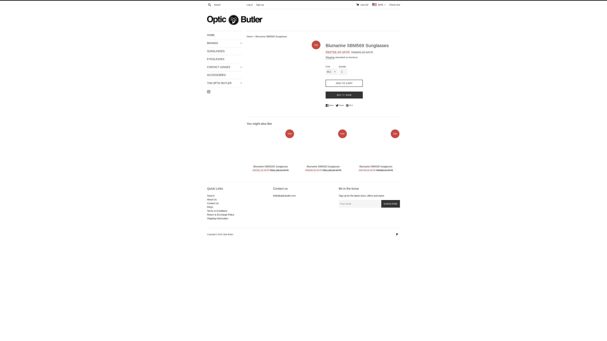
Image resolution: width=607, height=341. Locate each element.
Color (328, 67)
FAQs (210, 207)
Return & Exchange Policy (220, 214)
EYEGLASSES (215, 59)
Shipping (330, 57)
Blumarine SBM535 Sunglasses (375, 166)
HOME (211, 35)
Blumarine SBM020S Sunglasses (270, 166)
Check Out (394, 5)
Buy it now (344, 95)
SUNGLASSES (216, 51)
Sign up (260, 5)
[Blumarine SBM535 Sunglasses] (376, 146)
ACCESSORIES (216, 75)
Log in (250, 5)
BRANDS (224, 43)
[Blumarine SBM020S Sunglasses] (270, 146)
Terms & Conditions (217, 210)
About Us (212, 199)
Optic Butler (228, 234)
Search (211, 195)
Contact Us (213, 203)
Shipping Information (217, 218)
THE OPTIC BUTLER (224, 83)
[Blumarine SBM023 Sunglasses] (323, 146)
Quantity (342, 67)
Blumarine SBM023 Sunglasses (323, 166)
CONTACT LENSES (224, 67)
